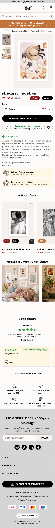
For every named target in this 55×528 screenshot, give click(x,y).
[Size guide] (6, 127)
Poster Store (33, 521)
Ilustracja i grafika (19, 31)
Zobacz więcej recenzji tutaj (27, 373)
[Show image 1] (6, 39)
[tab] (44, 8)
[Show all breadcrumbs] (5, 31)
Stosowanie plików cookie (19, 496)
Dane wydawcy (41, 496)
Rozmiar (6, 104)
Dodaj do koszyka (27, 118)
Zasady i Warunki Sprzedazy (27, 492)
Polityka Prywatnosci (27, 500)
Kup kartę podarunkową (30, 484)
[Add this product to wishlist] (48, 127)
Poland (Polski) (28, 515)
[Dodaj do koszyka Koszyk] (31, 241)
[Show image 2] (6, 53)
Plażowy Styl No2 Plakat (41, 31)
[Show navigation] (4, 8)
